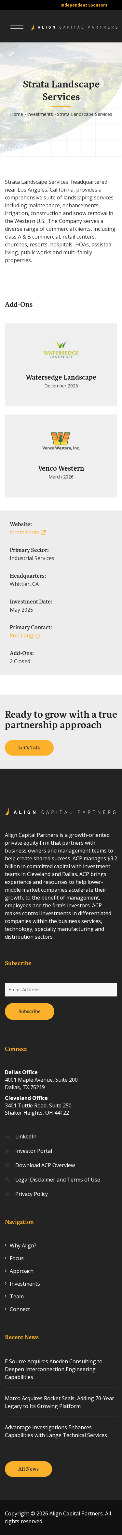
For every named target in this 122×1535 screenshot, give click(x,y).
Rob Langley (25, 635)
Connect (20, 1309)
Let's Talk (29, 748)
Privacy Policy (31, 1194)
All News (28, 1469)
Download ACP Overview (45, 1165)
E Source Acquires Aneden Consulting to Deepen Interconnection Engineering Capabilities (53, 1369)
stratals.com (25, 532)
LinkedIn (25, 1136)
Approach (22, 1271)
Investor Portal (33, 1150)
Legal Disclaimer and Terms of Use (57, 1179)
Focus (17, 1258)
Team (17, 1296)
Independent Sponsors (84, 5)
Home (16, 114)
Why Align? (23, 1245)
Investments (40, 114)
